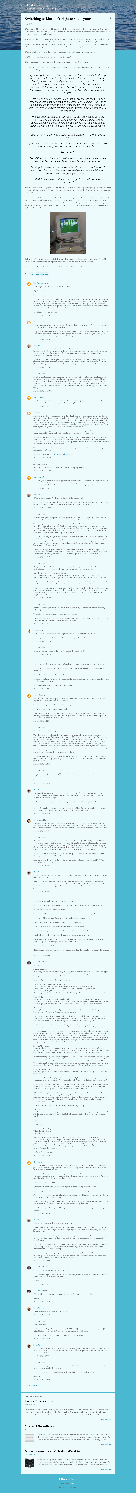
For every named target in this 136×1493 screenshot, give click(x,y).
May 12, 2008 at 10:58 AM (42, 471)
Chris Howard (38, 1162)
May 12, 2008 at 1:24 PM (41, 721)
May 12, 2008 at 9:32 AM (42, 367)
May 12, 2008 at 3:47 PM (41, 831)
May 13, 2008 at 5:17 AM (42, 955)
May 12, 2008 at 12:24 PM (42, 641)
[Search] (114, 6)
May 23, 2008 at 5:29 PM (41, 1356)
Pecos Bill (36, 695)
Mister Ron (37, 630)
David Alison (37, 345)
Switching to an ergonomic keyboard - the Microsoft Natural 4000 (52, 1451)
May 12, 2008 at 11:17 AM (42, 508)
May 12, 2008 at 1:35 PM (41, 764)
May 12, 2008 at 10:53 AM (42, 458)
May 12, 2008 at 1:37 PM (41, 783)
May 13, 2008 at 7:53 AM (42, 1260)
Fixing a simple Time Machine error (40, 1426)
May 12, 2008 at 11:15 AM (42, 488)
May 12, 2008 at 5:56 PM (41, 891)
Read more (106, 1420)
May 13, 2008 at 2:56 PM (41, 1284)
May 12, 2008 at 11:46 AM (42, 598)
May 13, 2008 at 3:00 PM (41, 1302)
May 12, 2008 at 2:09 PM (41, 814)
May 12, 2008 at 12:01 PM (42, 624)
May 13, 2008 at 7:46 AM (42, 1213)
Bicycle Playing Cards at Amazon (61, 454)
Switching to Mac (42, 274)
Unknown (37, 322)
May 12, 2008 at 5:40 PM (41, 865)
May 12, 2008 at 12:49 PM (42, 689)
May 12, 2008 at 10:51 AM (42, 406)
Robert (35, 413)
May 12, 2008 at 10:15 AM (42, 391)
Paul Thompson (38, 283)
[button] (109, 18)
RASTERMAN (38, 962)
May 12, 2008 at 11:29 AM (42, 557)
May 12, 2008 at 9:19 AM (42, 339)
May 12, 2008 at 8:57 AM (42, 315)
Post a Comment (33, 1385)
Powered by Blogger (69, 1479)
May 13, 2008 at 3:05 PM (41, 1315)
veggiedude (37, 820)
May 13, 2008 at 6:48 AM (42, 1156)
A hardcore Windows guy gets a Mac (40, 1401)
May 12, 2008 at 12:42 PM (42, 654)
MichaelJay (72, 1483)
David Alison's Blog (37, 5)
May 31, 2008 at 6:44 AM (42, 1380)
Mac (31, 274)
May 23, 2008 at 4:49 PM (41, 1339)
